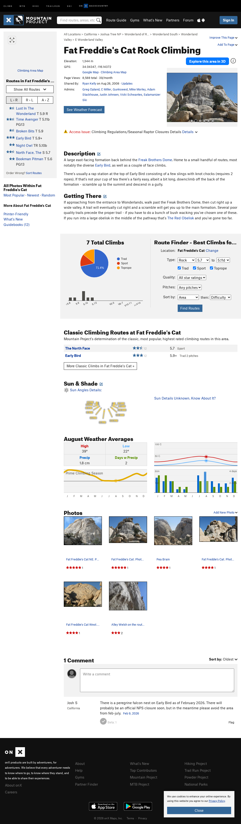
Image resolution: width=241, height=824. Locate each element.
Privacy (142, 818)
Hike (35, 5)
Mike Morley (137, 89)
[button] (171, 97)
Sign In (228, 20)
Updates (127, 83)
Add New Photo (224, 512)
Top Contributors (143, 770)
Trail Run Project (198, 770)
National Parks (196, 784)
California (90, 34)
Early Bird (23, 138)
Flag (231, 722)
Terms (130, 818)
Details (187, 132)
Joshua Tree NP (110, 34)
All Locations (72, 34)
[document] (199, 804)
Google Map (90, 72)
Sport (201, 268)
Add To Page (226, 44)
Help (79, 770)
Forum (188, 20)
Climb (8, 5)
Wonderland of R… (137, 34)
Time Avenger (27, 119)
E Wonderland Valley (89, 39)
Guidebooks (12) (17, 224)
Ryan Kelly (89, 83)
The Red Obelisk (180, 218)
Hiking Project (196, 763)
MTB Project (139, 784)
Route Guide (116, 20)
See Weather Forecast (84, 109)
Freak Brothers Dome (155, 160)
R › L (29, 100)
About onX (13, 785)
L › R (14, 100)
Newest (33, 195)
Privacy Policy (217, 801)
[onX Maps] (15, 755)
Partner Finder (86, 784)
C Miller (106, 89)
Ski (69, 5)
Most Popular (14, 195)
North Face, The (28, 152)
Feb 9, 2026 (131, 713)
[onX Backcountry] (94, 6)
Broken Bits (25, 131)
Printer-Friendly (16, 214)
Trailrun (53, 5)
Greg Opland (91, 89)
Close (199, 810)
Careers (11, 792)
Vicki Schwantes (131, 94)
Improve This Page (222, 37)
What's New (152, 20)
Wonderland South (165, 34)
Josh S (72, 703)
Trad (185, 268)
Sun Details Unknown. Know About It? (185, 398)
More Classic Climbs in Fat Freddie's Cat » (100, 366)
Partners (172, 20)
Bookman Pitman (29, 159)
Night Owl (24, 145)
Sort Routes (34, 173)
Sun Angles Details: (97, 406)
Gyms (134, 20)
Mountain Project (143, 777)
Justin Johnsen (109, 94)
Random (48, 195)
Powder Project (196, 777)
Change (212, 250)
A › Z (45, 100)
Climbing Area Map (30, 70)
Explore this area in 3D (207, 61)
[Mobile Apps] (201, 20)
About (80, 763)
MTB (22, 5)
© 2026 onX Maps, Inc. (108, 818)
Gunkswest (120, 89)
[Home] (30, 20)
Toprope (220, 268)
